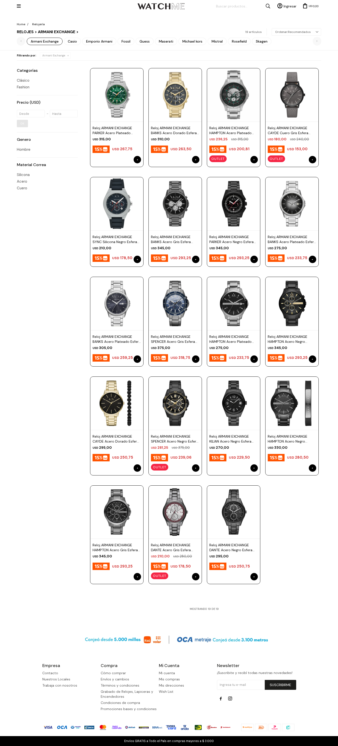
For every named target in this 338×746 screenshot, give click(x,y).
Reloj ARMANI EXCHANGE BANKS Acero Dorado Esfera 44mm (174, 130)
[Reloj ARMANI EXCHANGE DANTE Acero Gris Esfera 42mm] (175, 512)
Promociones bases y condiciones (129, 709)
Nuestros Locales (56, 679)
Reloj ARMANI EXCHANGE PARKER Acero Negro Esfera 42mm (231, 239)
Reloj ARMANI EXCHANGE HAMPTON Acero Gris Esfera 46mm (115, 547)
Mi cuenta (167, 673)
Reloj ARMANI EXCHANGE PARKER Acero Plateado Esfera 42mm (112, 130)
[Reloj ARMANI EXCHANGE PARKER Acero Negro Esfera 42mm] (233, 203)
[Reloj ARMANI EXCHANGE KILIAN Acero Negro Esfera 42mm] (233, 403)
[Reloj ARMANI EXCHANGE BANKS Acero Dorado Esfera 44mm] (175, 95)
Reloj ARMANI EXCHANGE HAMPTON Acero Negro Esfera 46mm (287, 339)
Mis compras (169, 679)
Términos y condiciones (120, 685)
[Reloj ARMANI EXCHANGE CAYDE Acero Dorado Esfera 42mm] (117, 403)
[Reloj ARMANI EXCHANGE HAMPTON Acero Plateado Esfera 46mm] (233, 95)
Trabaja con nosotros (59, 685)
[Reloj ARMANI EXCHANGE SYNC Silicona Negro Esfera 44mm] (117, 203)
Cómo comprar (113, 673)
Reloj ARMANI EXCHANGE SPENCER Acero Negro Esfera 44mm (174, 439)
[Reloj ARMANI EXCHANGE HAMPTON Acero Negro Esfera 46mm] (292, 303)
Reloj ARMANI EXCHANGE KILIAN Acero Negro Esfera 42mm (230, 439)
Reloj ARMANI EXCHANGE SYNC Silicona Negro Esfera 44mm (115, 239)
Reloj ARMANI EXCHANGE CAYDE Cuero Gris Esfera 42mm (288, 130)
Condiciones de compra (120, 702)
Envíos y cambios (115, 679)
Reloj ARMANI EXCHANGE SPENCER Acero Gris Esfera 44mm (173, 339)
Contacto (50, 673)
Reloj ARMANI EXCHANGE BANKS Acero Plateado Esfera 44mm (292, 239)
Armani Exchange (53, 55)
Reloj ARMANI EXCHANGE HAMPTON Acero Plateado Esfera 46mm (230, 130)
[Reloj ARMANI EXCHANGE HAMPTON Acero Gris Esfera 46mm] (117, 512)
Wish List (166, 691)
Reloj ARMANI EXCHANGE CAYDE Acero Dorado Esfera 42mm (116, 439)
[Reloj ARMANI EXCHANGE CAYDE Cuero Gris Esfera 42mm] (292, 95)
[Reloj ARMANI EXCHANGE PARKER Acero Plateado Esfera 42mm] (117, 95)
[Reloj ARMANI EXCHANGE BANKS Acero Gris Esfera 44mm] (175, 203)
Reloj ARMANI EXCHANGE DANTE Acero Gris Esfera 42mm (171, 547)
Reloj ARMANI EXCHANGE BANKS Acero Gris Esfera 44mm (171, 239)
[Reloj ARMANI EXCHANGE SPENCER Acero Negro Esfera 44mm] (175, 403)
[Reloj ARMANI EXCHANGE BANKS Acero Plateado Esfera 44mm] (292, 203)
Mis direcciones (171, 685)
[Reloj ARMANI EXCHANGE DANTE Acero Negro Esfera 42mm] (233, 512)
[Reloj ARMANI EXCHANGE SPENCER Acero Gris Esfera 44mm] (175, 303)
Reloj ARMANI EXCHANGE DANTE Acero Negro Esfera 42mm (230, 547)
